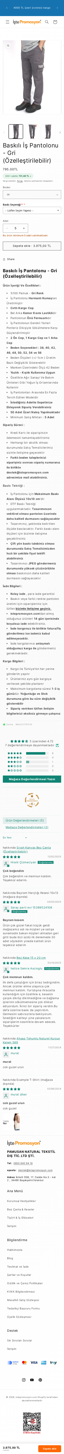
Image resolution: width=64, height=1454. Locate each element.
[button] (7, 22)
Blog (10, 1258)
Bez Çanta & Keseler (20, 1209)
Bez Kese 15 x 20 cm (31, 957)
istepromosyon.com (26, 1397)
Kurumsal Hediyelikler (21, 1201)
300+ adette (18, 176)
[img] (32, 741)
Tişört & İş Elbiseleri (20, 1217)
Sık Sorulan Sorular (19, 1340)
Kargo (20, 181)
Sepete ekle (50, 1448)
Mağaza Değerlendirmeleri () (27, 827)
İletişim (12, 1226)
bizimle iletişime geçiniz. (33, 608)
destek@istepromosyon (32, 1170)
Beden (6, 187)
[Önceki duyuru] (7, 8)
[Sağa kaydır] (60, 132)
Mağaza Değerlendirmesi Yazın (32, 779)
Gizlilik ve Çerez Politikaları (25, 1283)
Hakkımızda (14, 1249)
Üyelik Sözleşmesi (19, 1317)
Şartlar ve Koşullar (19, 1275)
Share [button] (11, 259)
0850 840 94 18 (23, 1163)
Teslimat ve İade (18, 1266)
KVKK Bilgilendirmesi (21, 1291)
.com (50, 1170)
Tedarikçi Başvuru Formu (23, 1308)
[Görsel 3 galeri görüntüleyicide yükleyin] (48, 131)
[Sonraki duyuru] (57, 8)
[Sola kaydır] (4, 132)
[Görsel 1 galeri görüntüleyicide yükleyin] (16, 131)
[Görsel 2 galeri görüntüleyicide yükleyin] (32, 131)
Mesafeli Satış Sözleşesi (23, 1300)
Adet (6, 220)
